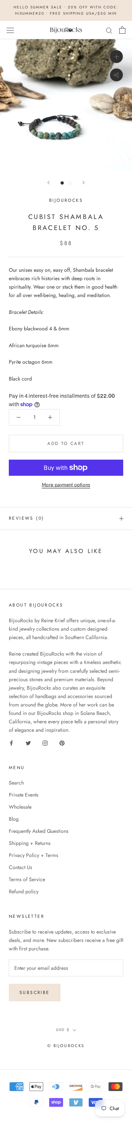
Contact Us (20, 867)
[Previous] (48, 182)
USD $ (63, 1029)
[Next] (83, 182)
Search (16, 782)
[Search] (109, 30)
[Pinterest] (62, 742)
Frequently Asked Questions (39, 831)
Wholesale (20, 806)
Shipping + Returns (30, 843)
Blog (14, 819)
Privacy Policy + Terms (33, 855)
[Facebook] (11, 742)
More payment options (66, 484)
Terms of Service (27, 879)
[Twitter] (28, 742)
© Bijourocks (65, 1046)
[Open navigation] (10, 30)
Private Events (23, 794)
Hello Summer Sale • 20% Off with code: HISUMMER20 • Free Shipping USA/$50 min (66, 10)
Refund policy (23, 891)
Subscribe (34, 992)
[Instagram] (45, 742)
